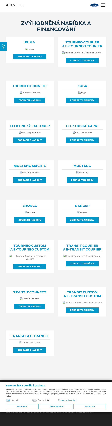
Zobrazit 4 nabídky (30, 56)
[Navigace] (103, 5)
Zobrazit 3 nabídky (30, 350)
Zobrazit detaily (66, 400)
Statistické (44, 400)
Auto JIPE (15, 5)
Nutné (15, 400)
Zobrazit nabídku (30, 100)
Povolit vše (90, 406)
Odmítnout (22, 406)
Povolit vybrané (56, 406)
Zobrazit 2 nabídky (82, 60)
